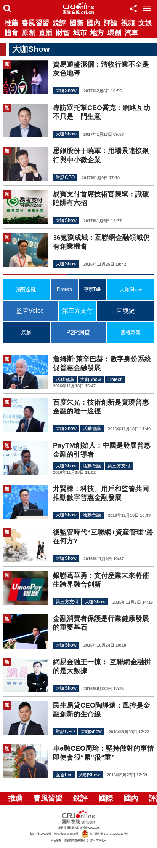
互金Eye (64, 775)
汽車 (131, 33)
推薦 (11, 23)
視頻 (128, 23)
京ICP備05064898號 (66, 833)
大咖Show (66, 91)
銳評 (59, 23)
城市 (80, 33)
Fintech (64, 289)
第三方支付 (77, 311)
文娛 (145, 23)
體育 (11, 33)
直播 (46, 33)
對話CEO (65, 177)
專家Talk (92, 289)
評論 (111, 23)
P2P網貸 (78, 332)
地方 (97, 33)
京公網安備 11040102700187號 (108, 833)
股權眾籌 (131, 332)
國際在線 (78, 8)
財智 (63, 33)
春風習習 (35, 23)
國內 (94, 23)
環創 (114, 33)
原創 (28, 33)
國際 (76, 23)
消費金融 (26, 289)
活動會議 (65, 379)
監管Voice (30, 311)
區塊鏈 (126, 311)
